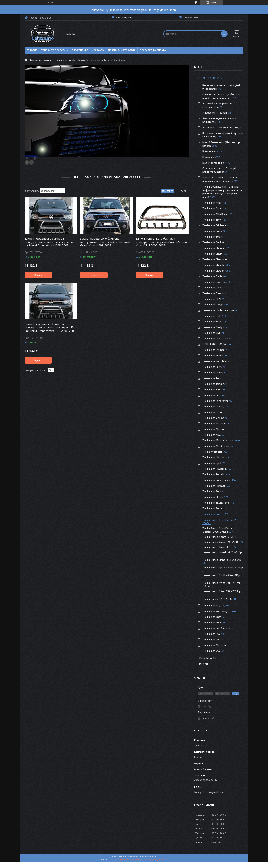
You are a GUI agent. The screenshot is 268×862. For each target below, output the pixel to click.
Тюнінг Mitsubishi (212, 451)
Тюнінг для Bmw (212, 219)
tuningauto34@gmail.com (209, 792)
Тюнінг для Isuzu (212, 366)
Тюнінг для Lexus (212, 406)
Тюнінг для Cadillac (213, 242)
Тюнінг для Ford (211, 321)
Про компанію (207, 657)
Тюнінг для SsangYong (215, 502)
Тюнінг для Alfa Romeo (215, 213)
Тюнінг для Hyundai (213, 349)
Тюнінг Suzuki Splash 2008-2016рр (222, 567)
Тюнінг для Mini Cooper (215, 446)
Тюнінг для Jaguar (213, 383)
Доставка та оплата (152, 50)
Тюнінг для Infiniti (212, 355)
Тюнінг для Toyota (213, 605)
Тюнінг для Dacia (212, 276)
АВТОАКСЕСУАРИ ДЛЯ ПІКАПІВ (220, 127)
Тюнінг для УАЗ (211, 650)
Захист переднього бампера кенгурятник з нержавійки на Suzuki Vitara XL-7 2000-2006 (161, 242)
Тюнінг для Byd (211, 236)
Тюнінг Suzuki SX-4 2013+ (217, 598)
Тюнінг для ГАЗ (211, 633)
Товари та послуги (53, 50)
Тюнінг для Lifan (212, 412)
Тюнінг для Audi (211, 202)
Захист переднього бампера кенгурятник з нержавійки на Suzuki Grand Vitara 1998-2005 (105, 242)
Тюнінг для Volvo (212, 622)
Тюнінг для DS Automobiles (218, 310)
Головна (31, 50)
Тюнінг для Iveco (212, 372)
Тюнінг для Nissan (213, 457)
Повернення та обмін (122, 50)
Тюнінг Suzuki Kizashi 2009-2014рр (222, 552)
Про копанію (80, 50)
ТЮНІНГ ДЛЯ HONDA (214, 344)
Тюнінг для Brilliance (214, 225)
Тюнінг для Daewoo (214, 281)
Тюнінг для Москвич (214, 645)
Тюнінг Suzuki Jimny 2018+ (217, 546)
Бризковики (209, 151)
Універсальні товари (214, 112)
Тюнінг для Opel (211, 463)
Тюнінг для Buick (212, 230)
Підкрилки (208, 156)
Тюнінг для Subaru (213, 508)
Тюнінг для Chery (212, 253)
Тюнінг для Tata (211, 616)
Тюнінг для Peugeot (214, 468)
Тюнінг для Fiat (211, 315)
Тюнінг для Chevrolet (214, 259)
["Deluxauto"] (42, 34)
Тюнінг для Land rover (215, 400)
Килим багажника (213, 162)
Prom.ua (151, 856)
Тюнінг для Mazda (213, 429)
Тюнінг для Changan (214, 247)
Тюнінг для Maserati (214, 423)
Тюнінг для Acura (212, 208)
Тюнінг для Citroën (213, 270)
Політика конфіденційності (155, 859)
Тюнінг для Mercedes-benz (218, 440)
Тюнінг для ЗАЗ (211, 639)
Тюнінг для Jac (211, 378)
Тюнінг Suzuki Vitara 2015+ (217, 536)
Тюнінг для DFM (211, 298)
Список (183, 190)
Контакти (98, 50)
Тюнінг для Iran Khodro (215, 361)
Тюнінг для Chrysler (214, 264)
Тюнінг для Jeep (211, 389)
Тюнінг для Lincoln (213, 417)
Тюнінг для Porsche (213, 474)
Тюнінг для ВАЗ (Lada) (215, 628)
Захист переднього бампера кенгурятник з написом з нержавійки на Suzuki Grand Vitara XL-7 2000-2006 (51, 327)
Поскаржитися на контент (126, 859)
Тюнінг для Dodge (212, 304)
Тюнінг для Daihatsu (214, 287)
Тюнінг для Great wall (215, 338)
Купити (38, 275)
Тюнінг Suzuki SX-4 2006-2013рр (221, 591)
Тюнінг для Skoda (212, 496)
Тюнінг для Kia (210, 395)
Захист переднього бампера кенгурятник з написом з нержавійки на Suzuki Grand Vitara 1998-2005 (51, 242)
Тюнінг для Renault (213, 485)
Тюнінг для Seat (211, 491)
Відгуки (203, 663)
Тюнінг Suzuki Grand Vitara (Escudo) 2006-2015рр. (218, 530)
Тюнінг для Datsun (213, 293)
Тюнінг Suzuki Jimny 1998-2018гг (221, 541)
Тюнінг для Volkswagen (216, 611)
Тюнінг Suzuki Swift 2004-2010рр (221, 575)
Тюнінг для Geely (212, 327)
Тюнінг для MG (211, 434)
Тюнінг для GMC (211, 332)
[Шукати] (224, 33)
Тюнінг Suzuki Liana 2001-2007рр (221, 559)
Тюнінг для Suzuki (64, 59)
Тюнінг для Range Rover (216, 479)
